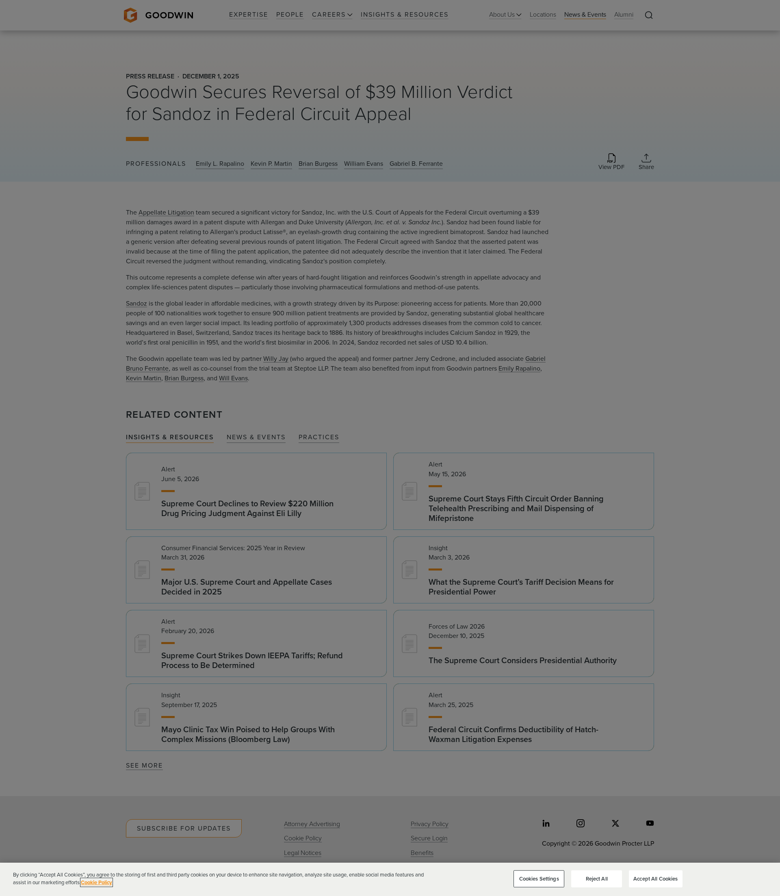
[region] (390, 879)
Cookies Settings (539, 879)
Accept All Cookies (655, 879)
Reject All (597, 879)
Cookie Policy (96, 882)
